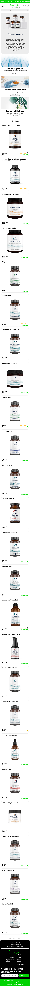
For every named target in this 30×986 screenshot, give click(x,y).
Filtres (16, 121)
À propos (19, 960)
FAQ (18, 963)
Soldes (8, 961)
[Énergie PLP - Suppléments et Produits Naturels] (15, 6)
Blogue (19, 961)
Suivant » (18, 938)
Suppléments (10, 960)
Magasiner (15, 73)
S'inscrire (23, 975)
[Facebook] (11, 983)
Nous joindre (20, 965)
